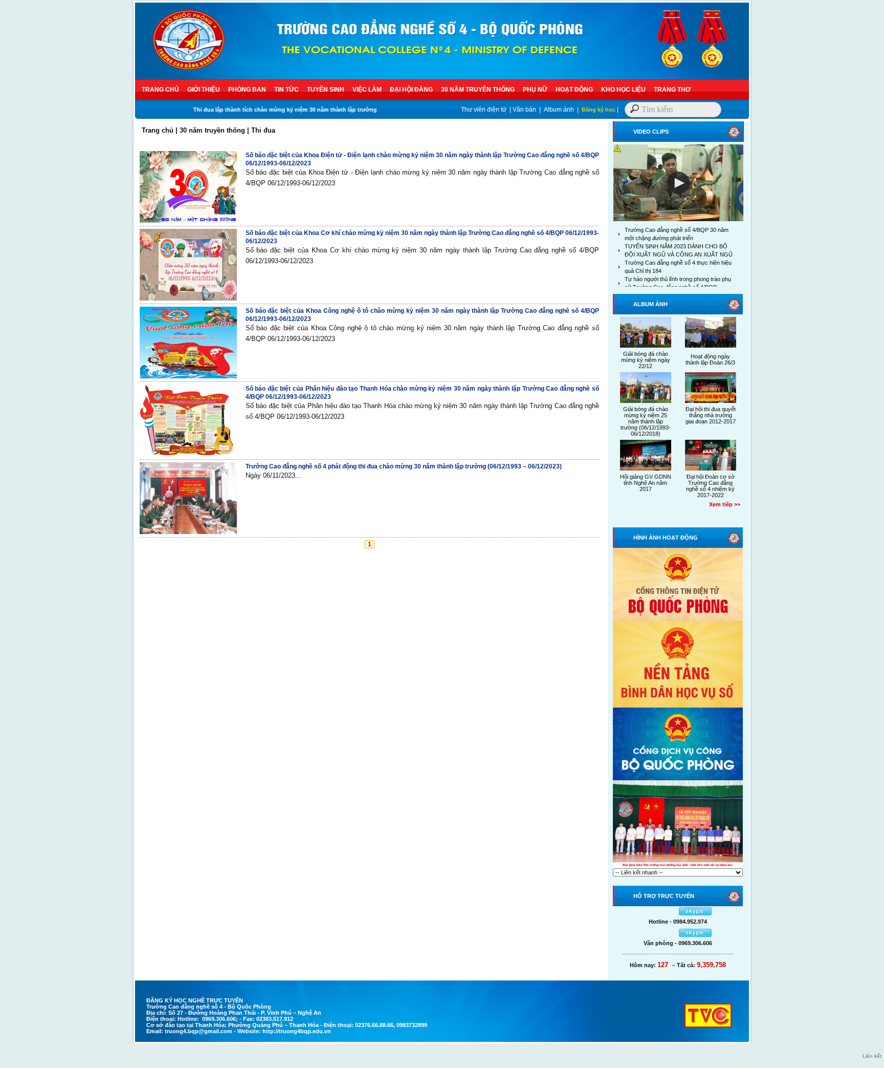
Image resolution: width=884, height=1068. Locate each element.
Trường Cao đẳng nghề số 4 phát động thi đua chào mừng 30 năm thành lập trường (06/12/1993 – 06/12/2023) (404, 466)
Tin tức (286, 89)
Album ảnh (559, 109)
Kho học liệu (623, 89)
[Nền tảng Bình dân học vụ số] (678, 705)
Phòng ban (247, 89)
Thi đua (263, 130)
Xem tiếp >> (724, 504)
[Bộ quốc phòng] (678, 619)
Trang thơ (672, 89)
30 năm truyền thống (478, 89)
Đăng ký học (598, 109)
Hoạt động (574, 89)
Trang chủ (160, 89)
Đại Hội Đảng (411, 89)
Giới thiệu (203, 89)
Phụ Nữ (535, 89)
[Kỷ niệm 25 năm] (678, 866)
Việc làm (367, 89)
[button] (678, 183)
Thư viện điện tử (483, 109)
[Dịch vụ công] (678, 778)
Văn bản (524, 109)
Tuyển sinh (325, 89)
